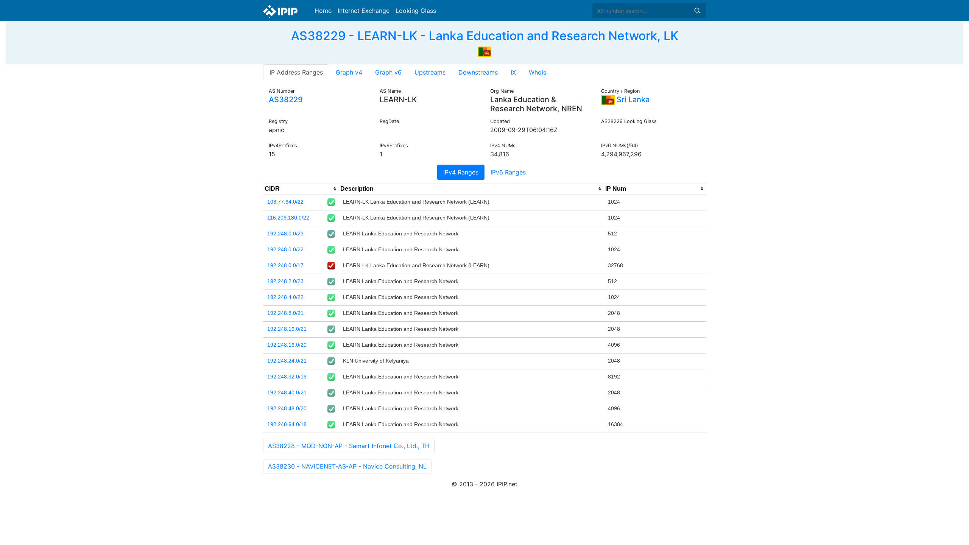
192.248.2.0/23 (285, 281)
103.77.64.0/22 (285, 202)
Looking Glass (416, 10)
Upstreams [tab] (430, 72)
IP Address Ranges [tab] (296, 72)
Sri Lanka (632, 99)
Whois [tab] (537, 72)
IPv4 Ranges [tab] (460, 172)
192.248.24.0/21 (287, 361)
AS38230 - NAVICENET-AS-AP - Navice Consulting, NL (347, 466)
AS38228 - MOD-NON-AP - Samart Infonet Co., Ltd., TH (349, 446)
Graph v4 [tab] (349, 72)
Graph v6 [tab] (388, 72)
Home (323, 10)
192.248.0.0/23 (285, 233)
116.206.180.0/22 (288, 218)
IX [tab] (513, 72)
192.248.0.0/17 (285, 265)
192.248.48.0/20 (287, 408)
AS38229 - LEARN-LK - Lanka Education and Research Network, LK (484, 35)
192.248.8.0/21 (285, 313)
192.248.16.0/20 (287, 345)
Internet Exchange (363, 10)
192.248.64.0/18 (287, 424)
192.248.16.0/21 (287, 329)
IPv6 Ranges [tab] (508, 172)
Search (697, 10)
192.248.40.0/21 (287, 392)
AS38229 (286, 99)
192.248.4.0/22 (285, 297)
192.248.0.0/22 (285, 249)
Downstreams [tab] (478, 72)
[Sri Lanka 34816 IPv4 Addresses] (484, 50)
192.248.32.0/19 (287, 377)
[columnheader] (301, 189)
